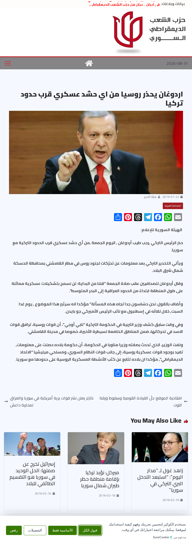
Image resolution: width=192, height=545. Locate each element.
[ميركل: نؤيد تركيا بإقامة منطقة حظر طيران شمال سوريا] (96, 435)
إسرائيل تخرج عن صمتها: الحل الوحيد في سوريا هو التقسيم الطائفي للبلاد (32, 473)
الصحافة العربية (173, 205)
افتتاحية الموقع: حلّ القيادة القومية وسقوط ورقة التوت (141, 401)
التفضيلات (35, 530)
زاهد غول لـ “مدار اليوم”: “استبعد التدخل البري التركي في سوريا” (160, 480)
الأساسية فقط (62, 530)
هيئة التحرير (150, 197)
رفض (14, 530)
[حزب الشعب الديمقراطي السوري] (89, 63)
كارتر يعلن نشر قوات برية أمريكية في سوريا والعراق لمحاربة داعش (52, 401)
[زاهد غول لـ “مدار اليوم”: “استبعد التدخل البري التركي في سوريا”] (160, 435)
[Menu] (8, 63)
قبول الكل (90, 530)
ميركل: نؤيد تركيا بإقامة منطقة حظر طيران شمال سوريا (99, 479)
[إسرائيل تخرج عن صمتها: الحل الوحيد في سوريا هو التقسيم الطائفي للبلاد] (32, 435)
